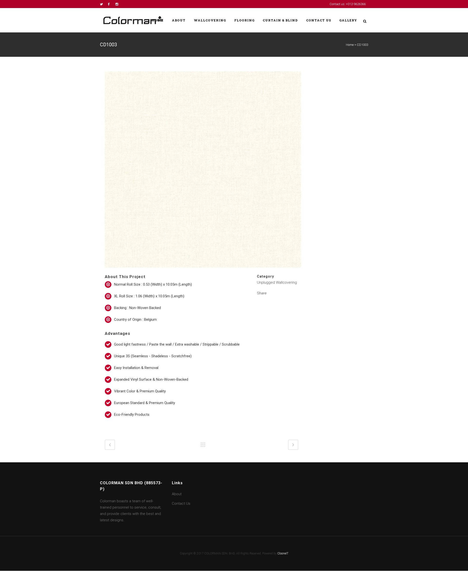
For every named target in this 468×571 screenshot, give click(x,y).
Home (350, 45)
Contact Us (181, 503)
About (177, 494)
